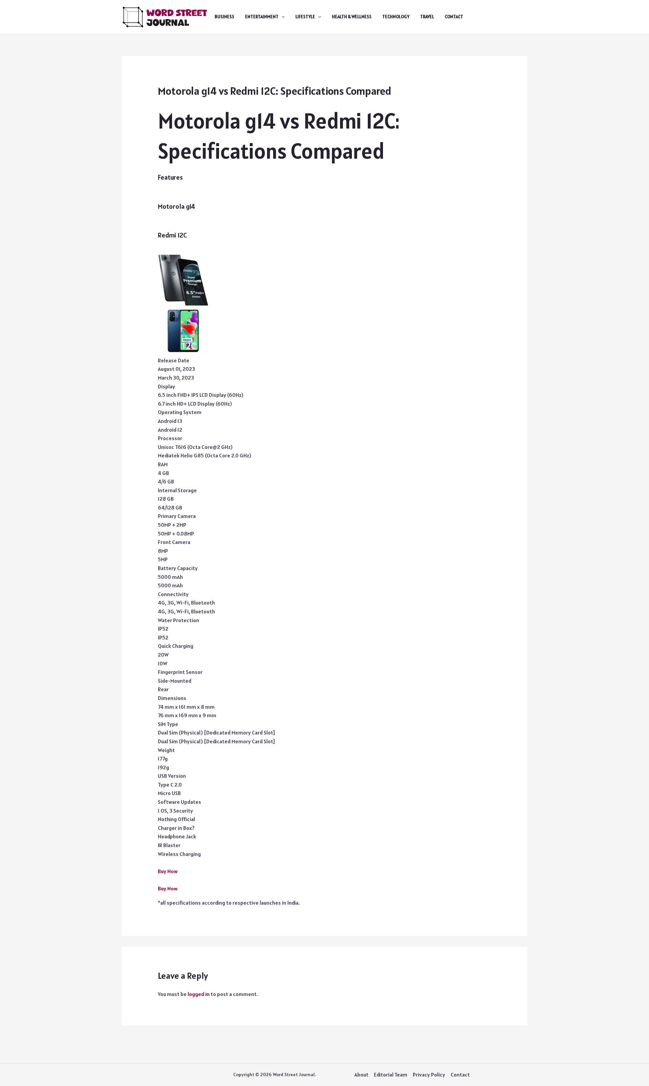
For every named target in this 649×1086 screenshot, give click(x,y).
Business (224, 17)
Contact (454, 17)
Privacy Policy (429, 1074)
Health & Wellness (351, 17)
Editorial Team (390, 1074)
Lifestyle (305, 17)
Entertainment (262, 17)
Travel (427, 17)
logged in (199, 994)
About (361, 1074)
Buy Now (167, 871)
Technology (395, 17)
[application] (282, 17)
